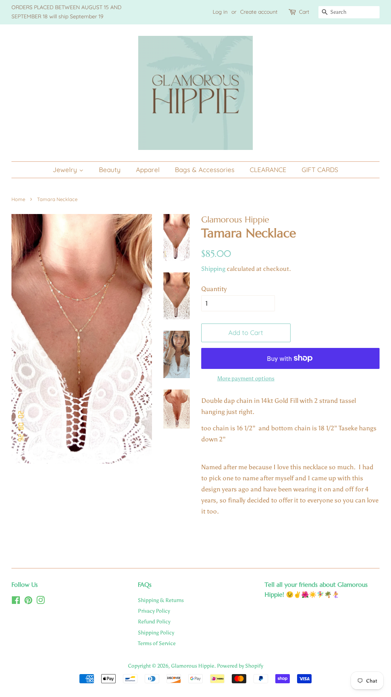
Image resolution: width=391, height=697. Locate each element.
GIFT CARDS (320, 170)
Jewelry (66, 170)
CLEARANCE (268, 170)
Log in (220, 11)
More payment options (246, 378)
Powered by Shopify (240, 665)
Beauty (110, 170)
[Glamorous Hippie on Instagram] (40, 601)
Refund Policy (154, 621)
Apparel (148, 170)
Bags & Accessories (204, 170)
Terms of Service (157, 643)
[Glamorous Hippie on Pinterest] (28, 601)
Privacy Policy (154, 610)
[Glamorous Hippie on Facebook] (15, 601)
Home (18, 199)
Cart (304, 11)
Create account (259, 11)
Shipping (213, 268)
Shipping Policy (156, 632)
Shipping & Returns (161, 600)
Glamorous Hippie (192, 665)
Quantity (214, 289)
